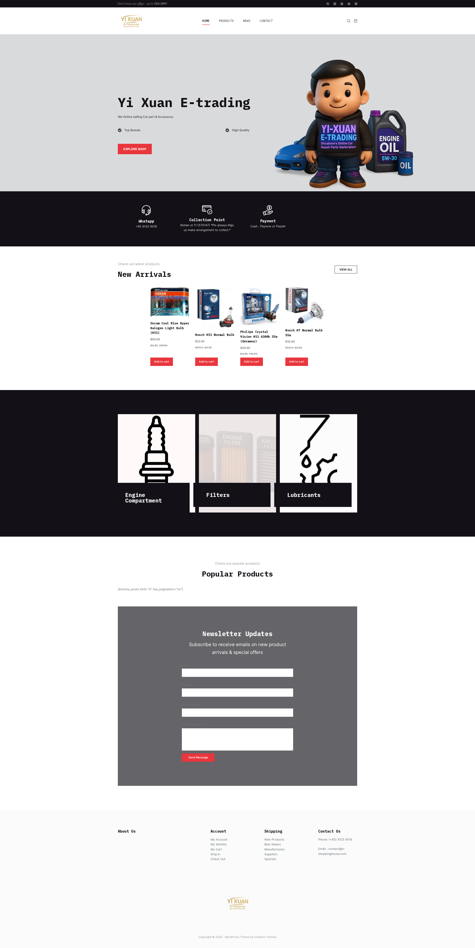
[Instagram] (342, 4)
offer (140, 3)
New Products (274, 839)
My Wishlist (219, 844)
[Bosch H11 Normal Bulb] (215, 307)
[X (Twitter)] (335, 4)
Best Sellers (272, 844)
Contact (266, 21)
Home (206, 21)
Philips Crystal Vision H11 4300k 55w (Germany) (258, 336)
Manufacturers (274, 849)
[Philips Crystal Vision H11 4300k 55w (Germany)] (260, 306)
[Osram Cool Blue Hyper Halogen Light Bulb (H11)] (170, 301)
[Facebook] (328, 4)
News (246, 21)
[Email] (349, 4)
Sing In (215, 854)
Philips (253, 353)
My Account (219, 839)
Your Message (192, 724)
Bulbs (154, 345)
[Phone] (356, 4)
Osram (163, 345)
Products (226, 21)
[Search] (348, 20)
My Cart (216, 849)
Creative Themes (265, 937)
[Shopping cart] (355, 20)
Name (187, 665)
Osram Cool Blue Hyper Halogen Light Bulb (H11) (169, 328)
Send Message (198, 757)
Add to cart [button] (161, 361)
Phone (187, 684)
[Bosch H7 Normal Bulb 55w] (305, 305)
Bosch (199, 347)
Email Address (192, 704)
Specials (270, 859)
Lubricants (304, 494)
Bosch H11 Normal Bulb (214, 335)
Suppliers (270, 854)
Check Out (218, 859)
